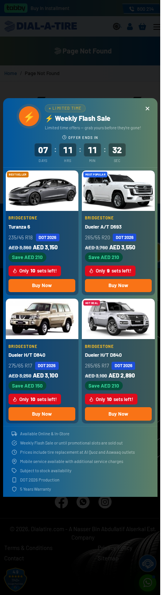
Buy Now (42, 285)
